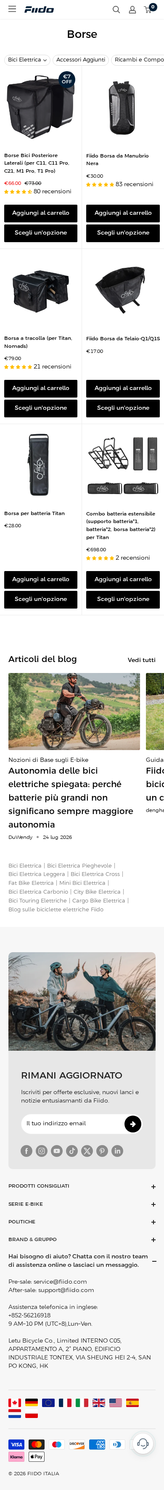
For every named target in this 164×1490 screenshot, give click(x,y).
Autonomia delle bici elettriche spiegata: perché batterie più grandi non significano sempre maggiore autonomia (70, 798)
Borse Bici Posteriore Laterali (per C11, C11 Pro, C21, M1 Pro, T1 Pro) (36, 163)
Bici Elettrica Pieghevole (79, 866)
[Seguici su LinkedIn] (117, 1151)
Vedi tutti (142, 660)
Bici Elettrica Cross (95, 874)
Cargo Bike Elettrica (98, 901)
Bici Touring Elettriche (37, 901)
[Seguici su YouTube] (57, 1151)
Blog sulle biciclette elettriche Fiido (55, 910)
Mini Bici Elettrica (82, 883)
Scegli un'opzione (41, 233)
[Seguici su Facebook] (26, 1151)
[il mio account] (132, 9)
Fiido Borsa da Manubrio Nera (117, 160)
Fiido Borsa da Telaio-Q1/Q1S (123, 338)
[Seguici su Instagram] (42, 1151)
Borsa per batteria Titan (34, 513)
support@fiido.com (66, 1290)
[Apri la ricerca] (116, 9)
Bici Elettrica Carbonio (38, 892)
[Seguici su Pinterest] (102, 1151)
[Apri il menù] (12, 9)
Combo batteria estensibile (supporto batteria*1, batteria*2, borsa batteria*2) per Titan (121, 526)
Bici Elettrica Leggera (36, 874)
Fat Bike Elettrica (31, 883)
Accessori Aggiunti (80, 60)
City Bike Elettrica (97, 892)
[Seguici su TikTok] (72, 1151)
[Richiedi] (132, 1124)
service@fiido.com (60, 1282)
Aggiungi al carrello (40, 213)
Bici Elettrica (24, 60)
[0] (148, 9)
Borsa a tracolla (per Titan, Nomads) (38, 342)
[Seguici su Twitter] (87, 1151)
